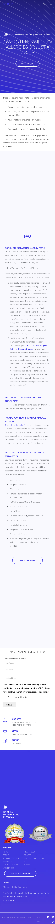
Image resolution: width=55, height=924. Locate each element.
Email (15, 731)
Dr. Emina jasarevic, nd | (30, 34)
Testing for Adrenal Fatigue (16, 425)
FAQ (26, 862)
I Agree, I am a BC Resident (18, 697)
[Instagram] (4, 4)
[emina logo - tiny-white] (6, 34)
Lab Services (8, 868)
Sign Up (9, 705)
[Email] (6, 731)
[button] (44, 4)
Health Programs (11, 865)
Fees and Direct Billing (34, 858)
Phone (15, 740)
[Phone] (6, 740)
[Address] (6, 719)
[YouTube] (8, 4)
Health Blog (29, 852)
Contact (28, 865)
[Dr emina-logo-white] (11, 811)
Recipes (27, 855)
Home (5, 852)
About (6, 855)
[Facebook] (11, 4)
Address (16, 719)
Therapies (7, 862)
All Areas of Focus (11, 858)
